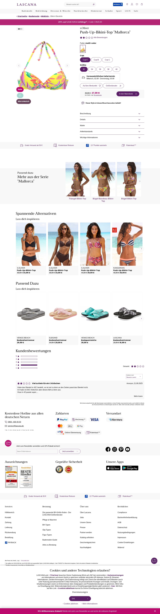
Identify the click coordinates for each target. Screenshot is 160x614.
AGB (119, 522)
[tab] (83, 49)
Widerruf (121, 547)
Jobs (82, 517)
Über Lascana (85, 512)
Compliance (122, 512)
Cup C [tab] (107, 60)
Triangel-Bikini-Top (77, 198)
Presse (82, 527)
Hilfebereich (9, 512)
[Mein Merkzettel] (136, 4)
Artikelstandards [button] (86, 131)
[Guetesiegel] (68, 469)
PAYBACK (12, 542)
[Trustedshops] (59, 469)
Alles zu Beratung (49, 545)
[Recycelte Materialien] (20, 95)
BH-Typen (46, 525)
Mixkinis (45, 16)
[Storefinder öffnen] (127, 4)
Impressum (122, 537)
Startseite (22, 16)
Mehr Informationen (90, 604)
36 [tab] (100, 69)
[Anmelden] (132, 4)
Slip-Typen (46, 530)
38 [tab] (108, 69)
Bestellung (9, 537)
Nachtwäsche (81, 11)
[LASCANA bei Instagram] (114, 449)
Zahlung (8, 522)
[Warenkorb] (141, 4)
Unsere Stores (85, 522)
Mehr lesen (138, 396)
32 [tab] (84, 69)
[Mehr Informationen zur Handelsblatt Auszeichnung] (26, 477)
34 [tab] (92, 69)
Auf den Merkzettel (90, 86)
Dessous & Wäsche (61, 11)
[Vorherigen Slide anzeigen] (18, 65)
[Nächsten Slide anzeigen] (67, 65)
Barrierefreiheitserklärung (127, 517)
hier (113, 586)
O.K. (73, 599)
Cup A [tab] (85, 60)
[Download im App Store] (113, 468)
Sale (136, 11)
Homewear (96, 11)
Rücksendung (10, 532)
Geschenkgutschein (87, 542)
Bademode (27, 11)
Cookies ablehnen (66, 588)
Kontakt (8, 517)
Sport (119, 11)
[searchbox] (77, 4)
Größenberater (111, 86)
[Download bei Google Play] (130, 468)
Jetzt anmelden (68, 451)
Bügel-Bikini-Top (128, 198)
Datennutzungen (116, 575)
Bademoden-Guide (49, 540)
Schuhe (109, 11)
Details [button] (82, 119)
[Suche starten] (93, 4)
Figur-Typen (47, 535)
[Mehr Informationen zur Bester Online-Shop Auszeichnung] (11, 477)
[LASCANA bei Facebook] (108, 449)
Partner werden (86, 532)
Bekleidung (41, 11)
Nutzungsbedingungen (126, 532)
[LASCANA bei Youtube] (127, 449)
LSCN (128, 11)
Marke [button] (82, 125)
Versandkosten (98, 95)
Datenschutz (122, 527)
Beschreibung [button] (85, 113)
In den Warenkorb (126, 94)
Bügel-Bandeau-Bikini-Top (103, 199)
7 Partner (54, 575)
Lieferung (8, 527)
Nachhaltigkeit (85, 547)
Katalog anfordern (87, 537)
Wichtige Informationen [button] (89, 137)
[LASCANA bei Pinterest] (121, 449)
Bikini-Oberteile (56, 16)
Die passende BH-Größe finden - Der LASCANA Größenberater (56, 514)
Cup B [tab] (96, 60)
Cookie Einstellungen (126, 542)
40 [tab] (116, 69)
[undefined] (140, 181)
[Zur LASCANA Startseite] (27, 4)
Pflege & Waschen (49, 520)
